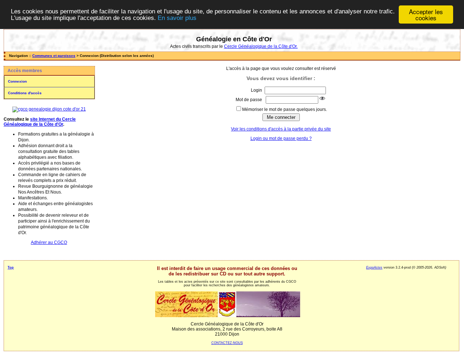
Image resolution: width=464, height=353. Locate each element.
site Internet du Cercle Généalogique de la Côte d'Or (40, 122)
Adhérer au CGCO (49, 242)
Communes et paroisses (53, 56)
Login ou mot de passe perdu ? (281, 138)
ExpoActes (374, 267)
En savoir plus (177, 17)
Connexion (17, 81)
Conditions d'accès (25, 93)
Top (11, 267)
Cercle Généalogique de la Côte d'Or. (261, 46)
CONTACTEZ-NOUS (227, 343)
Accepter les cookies (426, 14)
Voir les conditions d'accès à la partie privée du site (281, 129)
